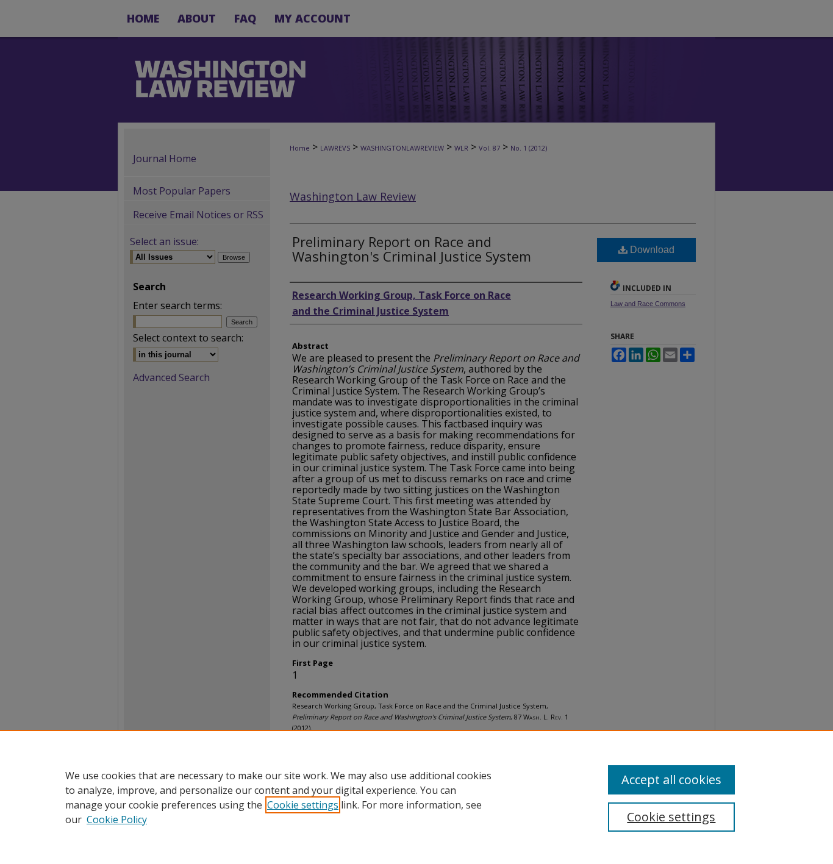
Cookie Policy (117, 819)
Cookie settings (302, 805)
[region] (416, 797)
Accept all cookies (671, 779)
